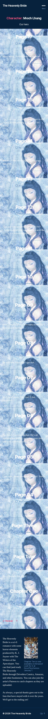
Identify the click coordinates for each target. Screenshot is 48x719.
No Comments (26, 43)
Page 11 (24, 248)
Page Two (24, 556)
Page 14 (24, 141)
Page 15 (24, 100)
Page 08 (24, 343)
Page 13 (24, 179)
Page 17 (24, 37)
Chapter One (24, 591)
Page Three (24, 525)
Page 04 (24, 495)
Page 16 (24, 71)
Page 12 (24, 207)
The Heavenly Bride (15, 5)
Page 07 (24, 377)
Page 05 (24, 457)
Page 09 (24, 305)
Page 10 (24, 277)
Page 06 (24, 415)
